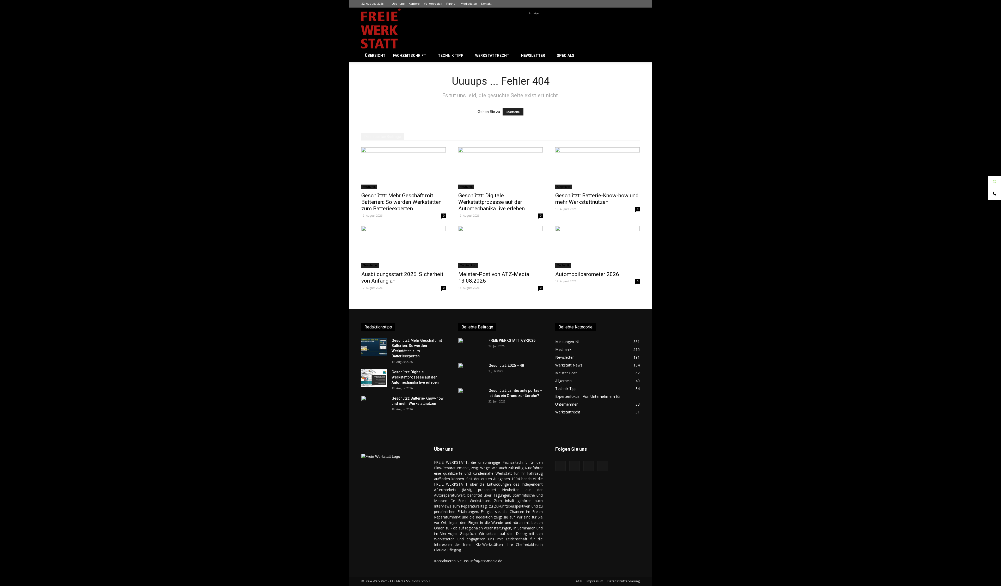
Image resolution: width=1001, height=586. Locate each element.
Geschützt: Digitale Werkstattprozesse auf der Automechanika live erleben (491, 202)
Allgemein (563, 186)
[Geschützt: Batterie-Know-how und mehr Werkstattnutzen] (597, 168)
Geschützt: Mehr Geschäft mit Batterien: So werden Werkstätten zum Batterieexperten (401, 202)
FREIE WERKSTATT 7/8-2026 (512, 340)
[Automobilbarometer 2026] (597, 247)
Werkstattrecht (492, 55)
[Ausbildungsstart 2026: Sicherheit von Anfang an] (403, 247)
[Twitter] (636, 3)
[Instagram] (618, 3)
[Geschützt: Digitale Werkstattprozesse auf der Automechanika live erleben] (500, 168)
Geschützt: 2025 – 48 (506, 365)
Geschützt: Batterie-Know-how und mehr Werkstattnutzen (597, 198)
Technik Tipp (450, 55)
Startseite (513, 111)
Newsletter (533, 55)
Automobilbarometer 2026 (587, 274)
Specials (565, 55)
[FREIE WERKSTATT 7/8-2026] (471, 347)
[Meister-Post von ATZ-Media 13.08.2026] (500, 247)
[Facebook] (610, 3)
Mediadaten (469, 3)
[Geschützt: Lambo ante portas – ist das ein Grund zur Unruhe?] (471, 397)
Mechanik (369, 186)
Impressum (595, 581)
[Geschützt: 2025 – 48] (471, 372)
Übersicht (375, 55)
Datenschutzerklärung (623, 581)
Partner (451, 3)
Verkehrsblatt (433, 3)
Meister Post (468, 265)
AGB (579, 581)
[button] (633, 55)
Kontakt (486, 3)
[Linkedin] (627, 3)
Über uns (398, 3)
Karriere (414, 3)
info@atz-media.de (486, 560)
